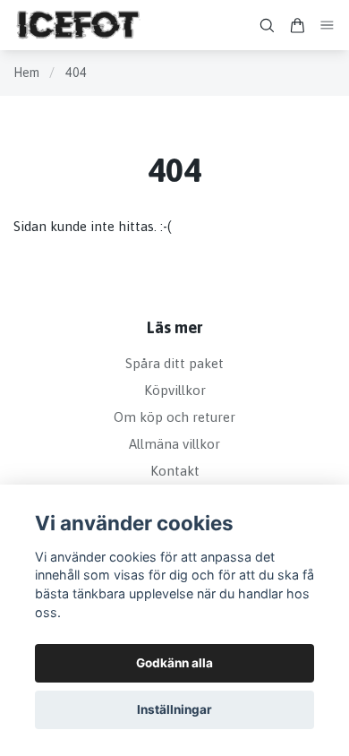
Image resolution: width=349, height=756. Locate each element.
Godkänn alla (174, 663)
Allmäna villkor (174, 443)
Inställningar (174, 709)
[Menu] (327, 25)
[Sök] (266, 25)
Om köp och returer (174, 417)
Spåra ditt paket (174, 363)
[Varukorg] (297, 25)
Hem (26, 72)
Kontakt (175, 470)
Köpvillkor (175, 390)
